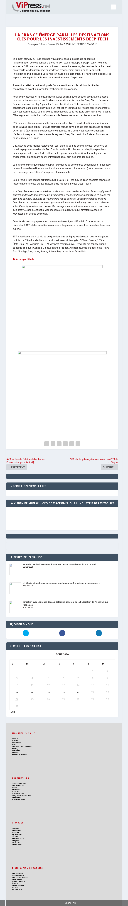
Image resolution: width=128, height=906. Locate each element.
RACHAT (15, 748)
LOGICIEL (15, 791)
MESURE (15, 887)
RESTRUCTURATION (19, 754)
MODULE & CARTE (18, 881)
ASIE (14, 744)
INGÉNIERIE (16, 797)
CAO (13, 795)
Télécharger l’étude (23, 259)
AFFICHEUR (16, 789)
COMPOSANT (17, 879)
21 (78, 692)
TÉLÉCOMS (16, 842)
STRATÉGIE (16, 750)
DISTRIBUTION (17, 873)
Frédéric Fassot (47, 44)
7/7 (74, 44)
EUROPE (15, 740)
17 (17, 692)
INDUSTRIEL (16, 830)
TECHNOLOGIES (18, 875)
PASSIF (14, 787)
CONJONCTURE (18, 746)
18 (32, 692)
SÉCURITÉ (16, 836)
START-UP (15, 828)
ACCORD (15, 752)
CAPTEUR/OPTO (18, 785)
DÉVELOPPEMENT (18, 885)
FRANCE (81, 44)
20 (63, 692)
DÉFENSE (15, 840)
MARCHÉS (28, 746)
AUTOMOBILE (17, 834)
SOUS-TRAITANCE (18, 799)
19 (48, 692)
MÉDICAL (15, 832)
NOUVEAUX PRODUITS (20, 877)
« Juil (12, 712)
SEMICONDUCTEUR (19, 783)
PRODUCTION (17, 889)
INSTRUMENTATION (23, 795)
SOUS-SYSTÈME (18, 793)
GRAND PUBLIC (17, 844)
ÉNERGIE (15, 883)
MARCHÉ (92, 44)
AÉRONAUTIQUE (18, 838)
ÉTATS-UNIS (16, 742)
